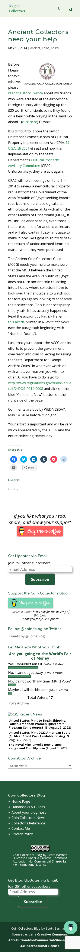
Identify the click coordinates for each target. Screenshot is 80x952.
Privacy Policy (22, 834)
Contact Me (21, 828)
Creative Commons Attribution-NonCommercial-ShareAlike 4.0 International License (40, 861)
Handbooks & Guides (28, 807)
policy (55, 48)
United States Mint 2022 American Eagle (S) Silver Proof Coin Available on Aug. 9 (39, 734)
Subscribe (40, 579)
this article (16, 322)
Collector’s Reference (28, 823)
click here (29, 122)
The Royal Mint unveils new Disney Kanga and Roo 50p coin (35, 746)
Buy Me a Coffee (21, 612)
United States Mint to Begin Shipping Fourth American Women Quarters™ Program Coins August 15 (37, 724)
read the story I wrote (25, 93)
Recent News (30, 714)
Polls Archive (19, 703)
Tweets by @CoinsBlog (26, 636)
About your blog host (29, 812)
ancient (35, 48)
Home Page (21, 801)
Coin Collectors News (28, 817)
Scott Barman (57, 855)
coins (45, 48)
